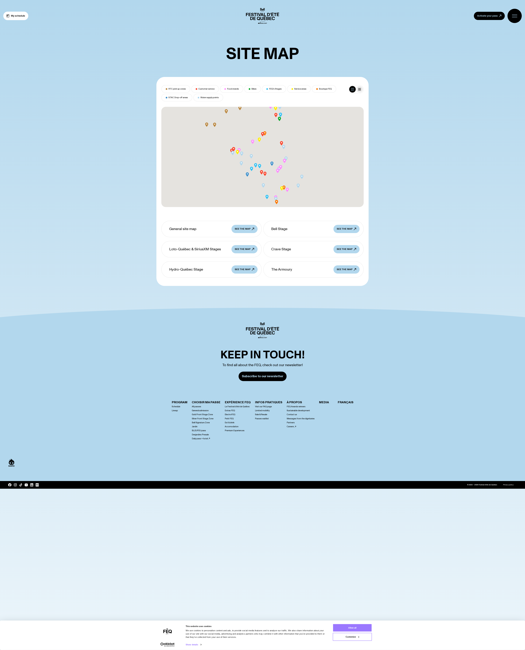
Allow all (352, 628)
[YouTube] (26, 485)
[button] (240, 108)
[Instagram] (15, 485)
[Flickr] (37, 485)
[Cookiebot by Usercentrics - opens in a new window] (168, 645)
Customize (351, 636)
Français (345, 402)
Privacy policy (508, 485)
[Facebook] (9, 485)
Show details (192, 644)
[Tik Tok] (20, 485)
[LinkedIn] (31, 485)
